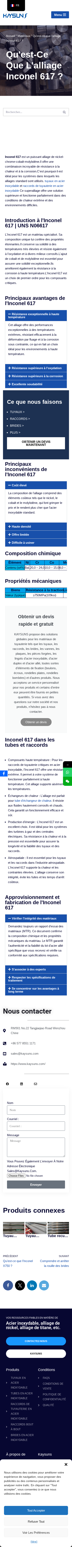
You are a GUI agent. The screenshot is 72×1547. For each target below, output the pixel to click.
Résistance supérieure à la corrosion (37, 376)
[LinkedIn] (32, 1285)
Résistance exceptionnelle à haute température (33, 315)
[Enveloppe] (35, 1083)
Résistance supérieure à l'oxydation (37, 368)
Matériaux (24, 35)
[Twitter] (20, 1285)
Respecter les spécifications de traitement (31, 979)
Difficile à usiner (23, 542)
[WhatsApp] (67, 772)
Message (13, 1135)
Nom (10, 1103)
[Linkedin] (21, 1083)
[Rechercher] (64, 112)
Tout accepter (36, 1510)
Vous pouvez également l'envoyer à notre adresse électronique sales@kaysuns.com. (35, 1166)
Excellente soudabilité (27, 384)
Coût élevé (19, 485)
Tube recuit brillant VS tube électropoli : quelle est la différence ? (58, 1236)
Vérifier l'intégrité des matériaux (34, 918)
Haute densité (21, 526)
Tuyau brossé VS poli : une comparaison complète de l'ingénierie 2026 (35, 1236)
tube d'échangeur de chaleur (33, 800)
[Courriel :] (44, 1285)
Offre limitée (20, 534)
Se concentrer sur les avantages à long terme (33, 990)
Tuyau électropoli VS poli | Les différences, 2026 (13, 1236)
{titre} (34, 1541)
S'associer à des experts (29, 969)
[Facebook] (7, 1083)
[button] (66, 1464)
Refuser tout (36, 1521)
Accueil (10, 35)
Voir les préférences (36, 1532)
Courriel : (13, 1119)
